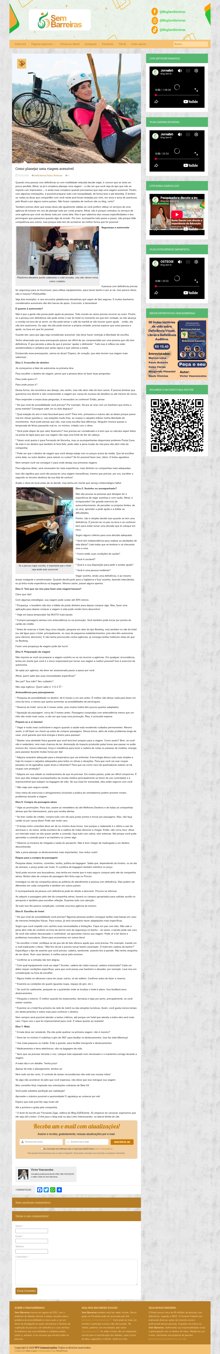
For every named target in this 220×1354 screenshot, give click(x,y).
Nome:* (19, 1226)
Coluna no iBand (70, 44)
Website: (19, 1246)
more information (103, 1149)
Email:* (19, 1236)
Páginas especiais (42, 44)
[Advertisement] (76, 312)
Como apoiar (138, 44)
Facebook (107, 44)
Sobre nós (20, 44)
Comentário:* (21, 1256)
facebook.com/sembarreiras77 (97, 1320)
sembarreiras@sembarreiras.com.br (167, 1339)
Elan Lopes (31, 1350)
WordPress (62, 1350)
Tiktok (122, 44)
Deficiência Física (43, 175)
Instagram (91, 44)
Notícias (58, 175)
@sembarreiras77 (90, 1331)
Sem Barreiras (60, 19)
